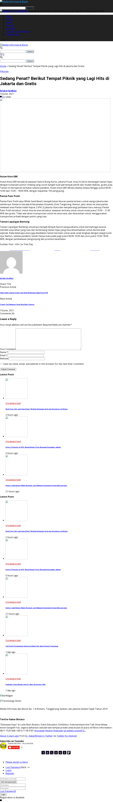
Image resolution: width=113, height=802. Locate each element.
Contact (10, 19)
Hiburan (4, 71)
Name (4, 352)
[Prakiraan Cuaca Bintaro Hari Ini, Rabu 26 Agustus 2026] (17, 673)
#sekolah (58, 730)
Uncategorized (13, 403)
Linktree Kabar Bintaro (17, 31)
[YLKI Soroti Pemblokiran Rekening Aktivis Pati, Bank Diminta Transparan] (17, 635)
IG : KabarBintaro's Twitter (39, 735)
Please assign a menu (17, 762)
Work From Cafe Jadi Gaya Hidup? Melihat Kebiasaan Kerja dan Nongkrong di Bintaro (37, 409)
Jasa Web (10, 28)
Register (10, 773)
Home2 (9, 25)
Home (9, 22)
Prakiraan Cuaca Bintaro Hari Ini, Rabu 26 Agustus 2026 (25, 684)
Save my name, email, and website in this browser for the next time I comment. (43, 363)
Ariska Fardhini (8, 90)
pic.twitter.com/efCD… (75, 730)
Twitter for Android (67, 735)
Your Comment (8, 349)
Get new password (8, 782)
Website (4, 358)
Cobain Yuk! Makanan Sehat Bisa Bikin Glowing (17, 304)
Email (3, 355)
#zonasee (39, 730)
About (9, 16)
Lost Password (13, 767)
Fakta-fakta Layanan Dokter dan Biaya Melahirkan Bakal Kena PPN (24, 293)
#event (49, 730)
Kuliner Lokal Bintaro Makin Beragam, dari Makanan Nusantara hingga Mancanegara (36, 485)
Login (8, 770)
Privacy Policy (12, 34)
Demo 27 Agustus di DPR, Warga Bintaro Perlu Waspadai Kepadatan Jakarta (33, 447)
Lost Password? (8, 791)
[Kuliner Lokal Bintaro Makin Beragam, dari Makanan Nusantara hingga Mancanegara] (17, 474)
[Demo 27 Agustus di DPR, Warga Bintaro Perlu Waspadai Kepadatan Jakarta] (17, 436)
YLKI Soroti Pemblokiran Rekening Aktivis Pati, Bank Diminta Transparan (32, 646)
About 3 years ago (9, 735)
